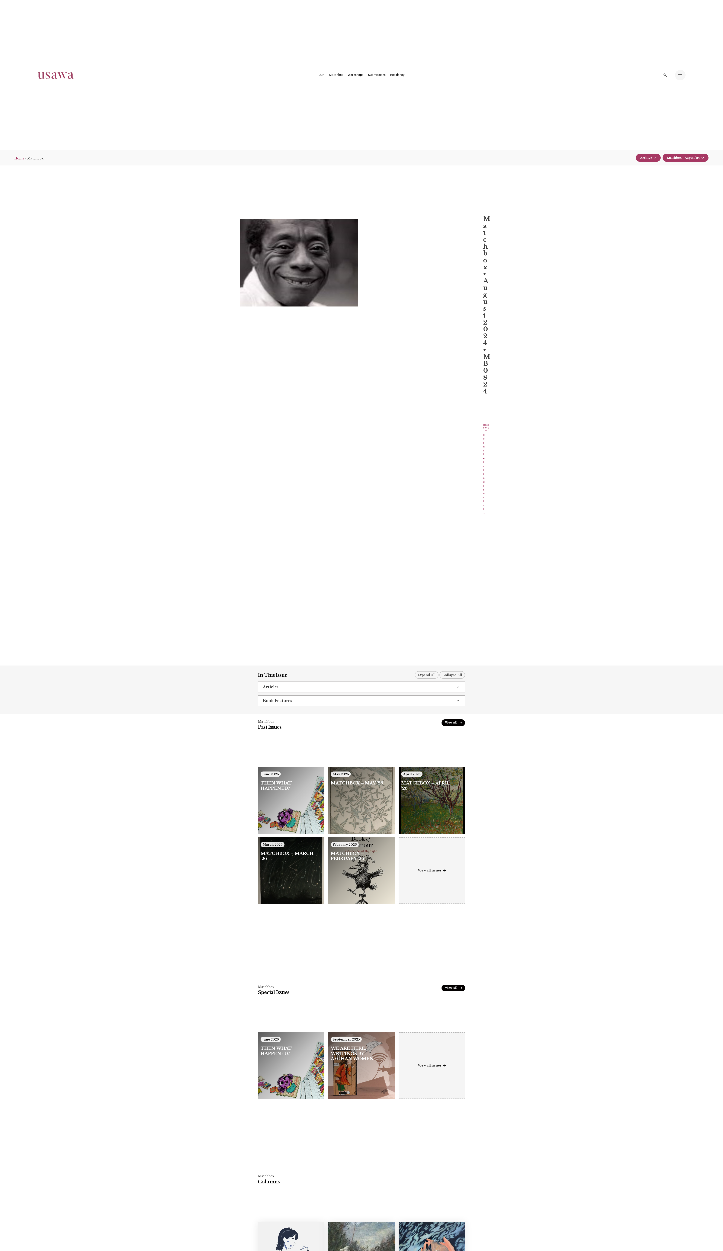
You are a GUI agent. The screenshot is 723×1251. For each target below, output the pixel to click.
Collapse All (452, 675)
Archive (646, 157)
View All (451, 722)
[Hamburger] (680, 75)
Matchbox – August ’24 (683, 157)
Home (19, 158)
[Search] (665, 75)
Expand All (426, 675)
